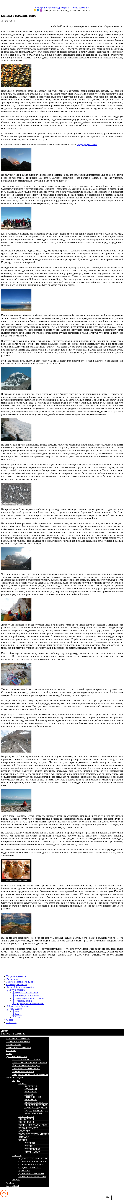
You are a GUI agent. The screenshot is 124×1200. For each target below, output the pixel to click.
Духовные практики (31, 1173)
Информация (14, 1077)
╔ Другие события (15, 990)
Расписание (12, 979)
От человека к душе (31, 1164)
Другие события (16, 1056)
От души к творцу (29, 1167)
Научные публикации (32, 1176)
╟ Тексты (17, 1014)
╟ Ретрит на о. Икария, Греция (28, 998)
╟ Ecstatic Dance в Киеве (25, 992)
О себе (9, 1019)
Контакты (11, 1022)
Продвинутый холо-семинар (30, 1074)
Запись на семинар (13, 1033)
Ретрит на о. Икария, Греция (29, 1062)
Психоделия (26, 1122)
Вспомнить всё (28, 1128)
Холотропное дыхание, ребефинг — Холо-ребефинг (62, 7)
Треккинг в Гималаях (26, 1068)
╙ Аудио (16, 1017)
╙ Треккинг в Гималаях (18, 1006)
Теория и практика (16, 976)
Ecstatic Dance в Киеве (26, 1059)
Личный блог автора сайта (20, 987)
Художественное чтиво (33, 1158)
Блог (9, 1053)
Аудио (16, 1179)
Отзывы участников (16, 984)
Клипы (22, 1140)
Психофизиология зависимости (36, 1112)
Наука (22, 1083)
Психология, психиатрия (26, 1117)
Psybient (29, 1143)
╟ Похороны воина (22, 1000)
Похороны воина (23, 1071)
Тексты (16, 1155)
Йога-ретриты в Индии (26, 1065)
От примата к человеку (33, 1161)
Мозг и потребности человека (32, 1097)
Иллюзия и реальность (32, 1125)
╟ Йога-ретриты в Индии (25, 995)
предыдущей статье (87, 144)
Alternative (32, 1152)
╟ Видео (16, 1011)
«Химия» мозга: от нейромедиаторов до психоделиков (36, 1105)
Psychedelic (32, 1149)
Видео (16, 1080)
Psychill (29, 1146)
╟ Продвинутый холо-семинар (28, 1003)
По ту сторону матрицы (33, 1134)
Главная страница (18, 1038)
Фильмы (23, 1137)
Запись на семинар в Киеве (20, 981)
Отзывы (11, 1050)
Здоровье (24, 1131)
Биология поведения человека (31, 1089)
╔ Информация (14, 1009)
